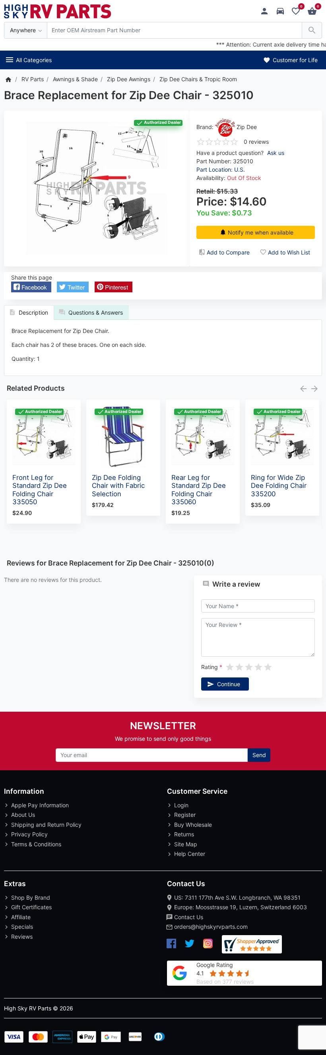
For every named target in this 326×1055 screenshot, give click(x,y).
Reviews (22, 936)
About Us (23, 814)
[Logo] (57, 10)
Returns (184, 834)
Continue (228, 684)
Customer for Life (294, 60)
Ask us (275, 152)
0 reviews (256, 141)
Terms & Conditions (36, 844)
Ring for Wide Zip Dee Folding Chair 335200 (279, 485)
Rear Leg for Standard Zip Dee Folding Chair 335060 (198, 489)
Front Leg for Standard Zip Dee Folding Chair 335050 (39, 489)
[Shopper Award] (252, 944)
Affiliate (21, 917)
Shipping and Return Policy (46, 824)
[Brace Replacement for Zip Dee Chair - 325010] (96, 188)
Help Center (189, 853)
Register (185, 814)
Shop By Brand (30, 897)
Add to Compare (228, 252)
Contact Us (188, 917)
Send (259, 755)
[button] (31, 287)
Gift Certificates (31, 907)
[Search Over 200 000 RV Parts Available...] (312, 30)
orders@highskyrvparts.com (211, 926)
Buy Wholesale (193, 824)
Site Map (185, 844)
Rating (209, 667)
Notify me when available (260, 232)
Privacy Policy (29, 834)
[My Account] (266, 11)
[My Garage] (282, 11)
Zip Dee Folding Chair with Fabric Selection (118, 485)
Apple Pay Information (40, 805)
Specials (22, 926)
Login (181, 805)
